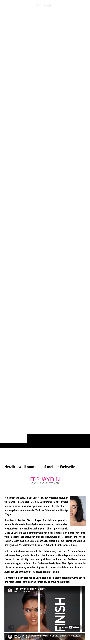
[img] (45, 230)
